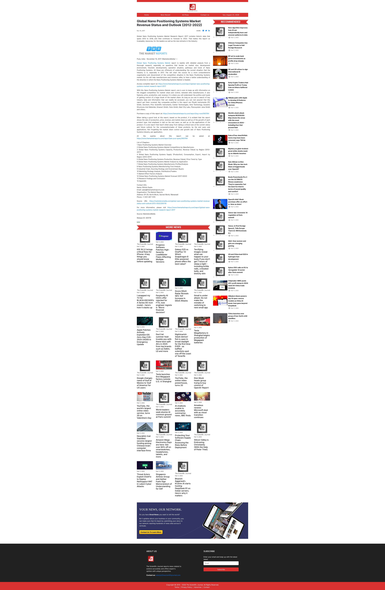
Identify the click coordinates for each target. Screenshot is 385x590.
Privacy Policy (186, 587)
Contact (207, 587)
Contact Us (205, 15)
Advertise (197, 587)
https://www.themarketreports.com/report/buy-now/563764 (186, 113)
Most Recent (165, 15)
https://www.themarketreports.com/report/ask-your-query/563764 (162, 138)
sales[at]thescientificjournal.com (168, 575)
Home (146, 15)
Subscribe (221, 569)
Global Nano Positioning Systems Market (153, 63)
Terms (177, 587)
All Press (185, 15)
